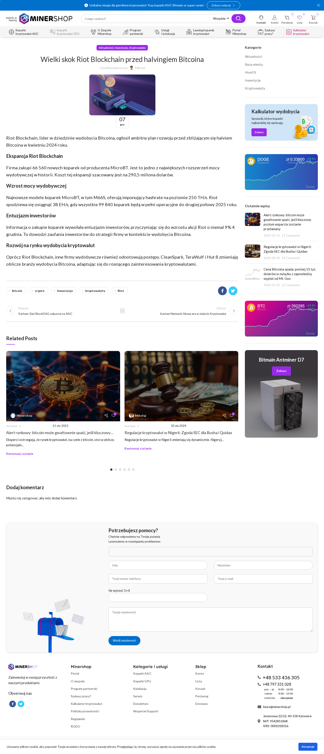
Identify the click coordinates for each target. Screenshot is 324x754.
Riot (121, 291)
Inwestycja (65, 291)
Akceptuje (308, 746)
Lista (198, 681)
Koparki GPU (142, 681)
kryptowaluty (95, 291)
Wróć (122, 310)
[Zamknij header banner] (318, 5)
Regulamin (78, 719)
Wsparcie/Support (145, 711)
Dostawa (201, 703)
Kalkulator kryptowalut (86, 703)
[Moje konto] (274, 17)
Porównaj (201, 696)
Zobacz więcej (221, 5)
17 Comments (291, 235)
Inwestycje (121, 47)
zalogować (30, 498)
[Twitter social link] (233, 290)
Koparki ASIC (142, 673)
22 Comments (291, 285)
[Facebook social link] (222, 290)
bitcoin (17, 291)
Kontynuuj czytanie (19, 453)
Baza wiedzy (254, 64)
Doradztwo (140, 703)
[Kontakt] (261, 17)
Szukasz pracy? (81, 696)
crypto (40, 291)
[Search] (238, 18)
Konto (199, 673)
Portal (75, 673)
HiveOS (250, 72)
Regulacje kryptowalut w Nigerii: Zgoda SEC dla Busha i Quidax (178, 432)
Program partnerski (84, 689)
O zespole (78, 681)
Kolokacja (139, 689)
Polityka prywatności (85, 711)
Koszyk (200, 689)
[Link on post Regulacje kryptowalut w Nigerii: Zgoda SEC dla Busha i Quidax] (181, 386)
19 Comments (291, 258)
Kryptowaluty (137, 47)
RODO (75, 726)
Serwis (137, 696)
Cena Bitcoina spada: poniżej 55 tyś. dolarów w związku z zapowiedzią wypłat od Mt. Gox (290, 273)
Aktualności (106, 47)
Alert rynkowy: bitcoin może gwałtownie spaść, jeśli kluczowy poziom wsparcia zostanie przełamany (58, 432)
